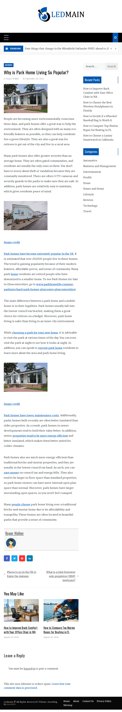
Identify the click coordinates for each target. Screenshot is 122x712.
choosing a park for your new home (35, 332)
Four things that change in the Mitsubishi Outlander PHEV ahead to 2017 (68, 48)
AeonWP (11, 704)
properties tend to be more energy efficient (40, 435)
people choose (21, 504)
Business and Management (99, 166)
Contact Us (88, 701)
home (14, 274)
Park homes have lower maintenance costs (31, 415)
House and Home (93, 188)
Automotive (90, 160)
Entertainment (92, 171)
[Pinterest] (22, 558)
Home (87, 183)
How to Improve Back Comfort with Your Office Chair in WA (20, 630)
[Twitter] (14, 558)
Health (87, 177)
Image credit (12, 242)
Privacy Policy (104, 701)
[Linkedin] (30, 558)
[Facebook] (7, 558)
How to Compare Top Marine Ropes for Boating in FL (59, 630)
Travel (87, 211)
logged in (29, 668)
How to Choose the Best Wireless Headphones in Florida (98, 106)
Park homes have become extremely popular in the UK (39, 253)
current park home (50, 347)
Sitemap (67, 705)
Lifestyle (88, 194)
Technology (90, 205)
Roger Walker (12, 78)
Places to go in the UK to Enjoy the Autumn (21, 574)
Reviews (8, 65)
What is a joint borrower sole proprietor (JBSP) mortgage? (60, 576)
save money (11, 472)
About (76, 701)
